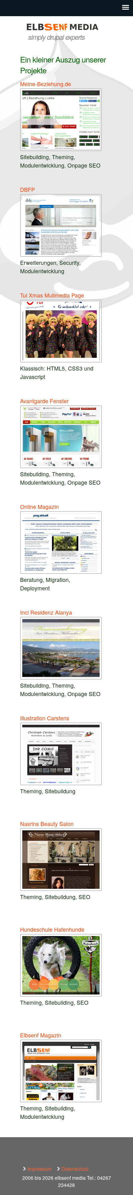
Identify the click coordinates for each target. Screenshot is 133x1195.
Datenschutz (75, 1168)
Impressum (40, 1168)
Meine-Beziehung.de (45, 84)
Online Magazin (39, 506)
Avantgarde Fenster (44, 401)
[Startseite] (66, 28)
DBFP (27, 189)
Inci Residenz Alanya (46, 612)
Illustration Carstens (44, 718)
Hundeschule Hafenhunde (52, 929)
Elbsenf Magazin (40, 1035)
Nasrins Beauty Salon (47, 824)
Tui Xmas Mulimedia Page (52, 295)
